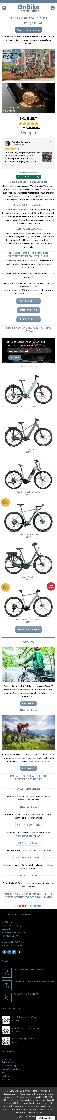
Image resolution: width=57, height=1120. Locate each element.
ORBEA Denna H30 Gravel (28, 534)
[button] (4, 8)
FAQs (4, 1072)
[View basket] (53, 8)
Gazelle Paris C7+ (29, 577)
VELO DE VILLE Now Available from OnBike (34, 981)
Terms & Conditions (11, 1069)
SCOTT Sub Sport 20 (28, 449)
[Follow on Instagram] (9, 952)
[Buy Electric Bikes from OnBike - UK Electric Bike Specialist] (28, 8)
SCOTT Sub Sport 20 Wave (28, 407)
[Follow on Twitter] (14, 952)
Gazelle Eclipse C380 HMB (26, 994)
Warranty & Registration (13, 1065)
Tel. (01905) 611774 (28, 23)
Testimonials (8, 1076)
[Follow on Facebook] (4, 952)
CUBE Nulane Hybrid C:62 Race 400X (28, 619)
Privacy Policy (8, 1062)
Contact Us (7, 1058)
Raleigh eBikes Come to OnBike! (28, 969)
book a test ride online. (39, 761)
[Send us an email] (19, 952)
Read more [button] (10, 165)
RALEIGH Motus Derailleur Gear (28, 492)
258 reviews (33, 127)
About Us (6, 1079)
